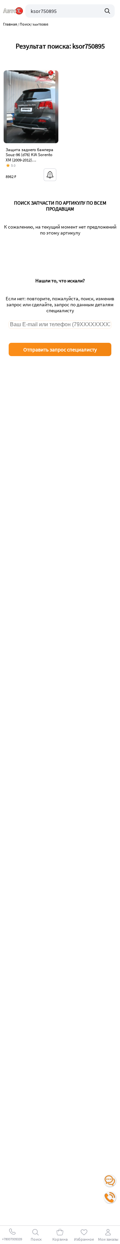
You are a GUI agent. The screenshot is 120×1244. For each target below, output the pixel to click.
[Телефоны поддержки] (110, 1197)
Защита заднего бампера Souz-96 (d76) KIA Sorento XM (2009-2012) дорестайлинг (29, 157)
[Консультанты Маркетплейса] (110, 1181)
